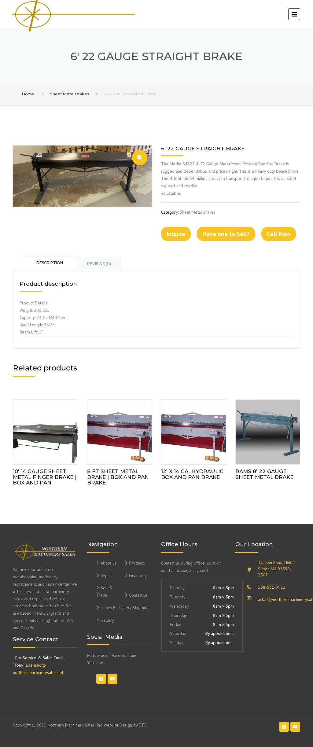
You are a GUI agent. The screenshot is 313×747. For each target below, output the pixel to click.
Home (28, 93)
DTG (142, 725)
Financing (137, 575)
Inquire (176, 234)
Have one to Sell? (226, 234)
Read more (45, 431)
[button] (139, 157)
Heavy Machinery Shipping (125, 607)
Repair (106, 575)
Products (137, 563)
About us (108, 563)
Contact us (138, 595)
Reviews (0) (99, 263)
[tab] (50, 262)
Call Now (278, 234)
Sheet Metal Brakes (69, 93)
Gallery (107, 620)
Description (49, 262)
